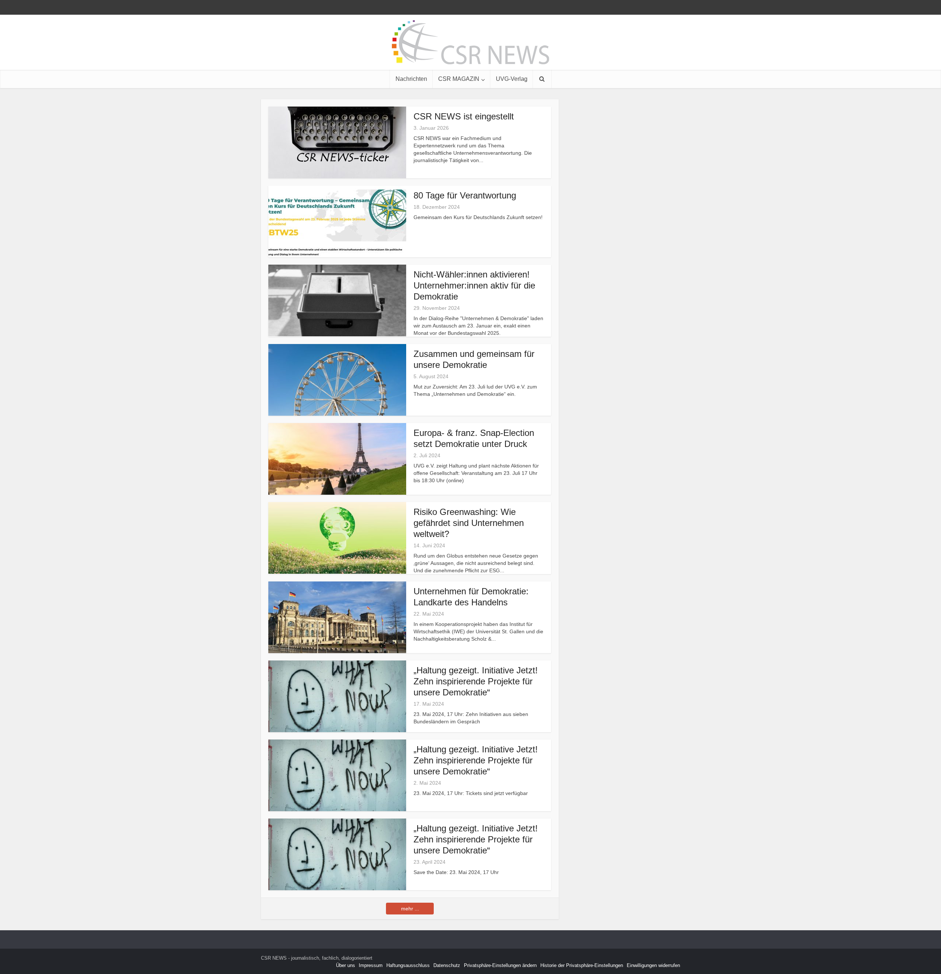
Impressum (371, 965)
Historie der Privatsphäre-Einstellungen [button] (581, 965)
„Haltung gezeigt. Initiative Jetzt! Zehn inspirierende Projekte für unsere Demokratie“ (476, 681)
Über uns (345, 965)
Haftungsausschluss (408, 965)
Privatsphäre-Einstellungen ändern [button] (500, 965)
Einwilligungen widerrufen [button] (653, 965)
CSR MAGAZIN (458, 79)
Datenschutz (446, 965)
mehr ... (410, 909)
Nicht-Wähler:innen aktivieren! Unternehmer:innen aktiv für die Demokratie (474, 285)
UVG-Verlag (511, 79)
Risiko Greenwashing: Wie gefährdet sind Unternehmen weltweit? (469, 523)
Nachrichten (411, 79)
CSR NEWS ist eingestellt (464, 116)
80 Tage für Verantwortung (465, 195)
